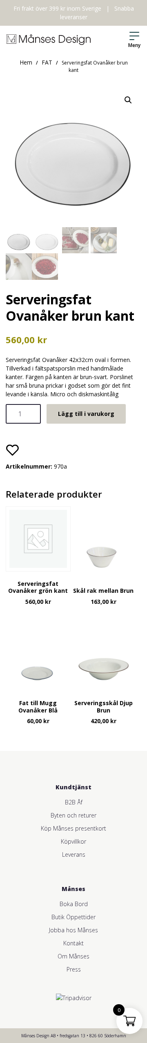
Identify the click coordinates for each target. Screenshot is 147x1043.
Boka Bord (74, 904)
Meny (134, 45)
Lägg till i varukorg (86, 414)
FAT (47, 62)
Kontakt (73, 943)
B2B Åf (73, 802)
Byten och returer (73, 815)
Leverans (73, 854)
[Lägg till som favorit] (12, 450)
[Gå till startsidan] (49, 39)
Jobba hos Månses (73, 930)
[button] (128, 100)
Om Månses (73, 956)
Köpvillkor (73, 841)
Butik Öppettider (73, 917)
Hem (26, 62)
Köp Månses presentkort (73, 828)
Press (74, 969)
